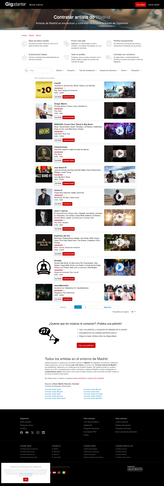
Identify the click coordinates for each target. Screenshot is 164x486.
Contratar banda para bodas (28, 457)
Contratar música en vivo (124, 446)
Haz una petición (86, 345)
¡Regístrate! (88, 425)
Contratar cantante (121, 449)
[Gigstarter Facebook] (21, 433)
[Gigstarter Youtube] (27, 433)
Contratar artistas (90, 446)
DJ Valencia (55, 454)
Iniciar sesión (153, 4)
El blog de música (26, 425)
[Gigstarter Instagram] (38, 433)
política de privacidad (26, 474)
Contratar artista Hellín (53, 394)
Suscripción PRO (90, 431)
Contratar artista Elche (92, 391)
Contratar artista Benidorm (93, 398)
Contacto (23, 428)
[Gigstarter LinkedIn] (43, 433)
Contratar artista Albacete (54, 391)
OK (26, 479)
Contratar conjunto (121, 452)
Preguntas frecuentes (91, 428)
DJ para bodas (56, 457)
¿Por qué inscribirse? (91, 422)
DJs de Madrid (99, 378)
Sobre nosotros (25, 422)
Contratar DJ (56, 446)
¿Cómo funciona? (121, 422)
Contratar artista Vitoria (53, 389)
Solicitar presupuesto (123, 425)
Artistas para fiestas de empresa (93, 457)
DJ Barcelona (56, 452)
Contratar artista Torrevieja (93, 394)
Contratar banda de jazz (27, 452)
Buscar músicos (36, 4)
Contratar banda (25, 446)
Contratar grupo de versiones (29, 449)
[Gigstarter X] (32, 433)
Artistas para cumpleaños (91, 452)
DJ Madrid (55, 449)
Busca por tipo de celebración (126, 431)
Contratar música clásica (122, 457)
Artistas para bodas (89, 454)
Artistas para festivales (90, 449)
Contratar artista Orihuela (93, 396)
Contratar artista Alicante (92, 389)
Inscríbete (140, 4)
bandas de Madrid (79, 378)
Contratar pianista (120, 454)
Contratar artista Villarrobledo (55, 398)
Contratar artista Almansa (54, 396)
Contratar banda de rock (27, 454)
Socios (86, 435)
